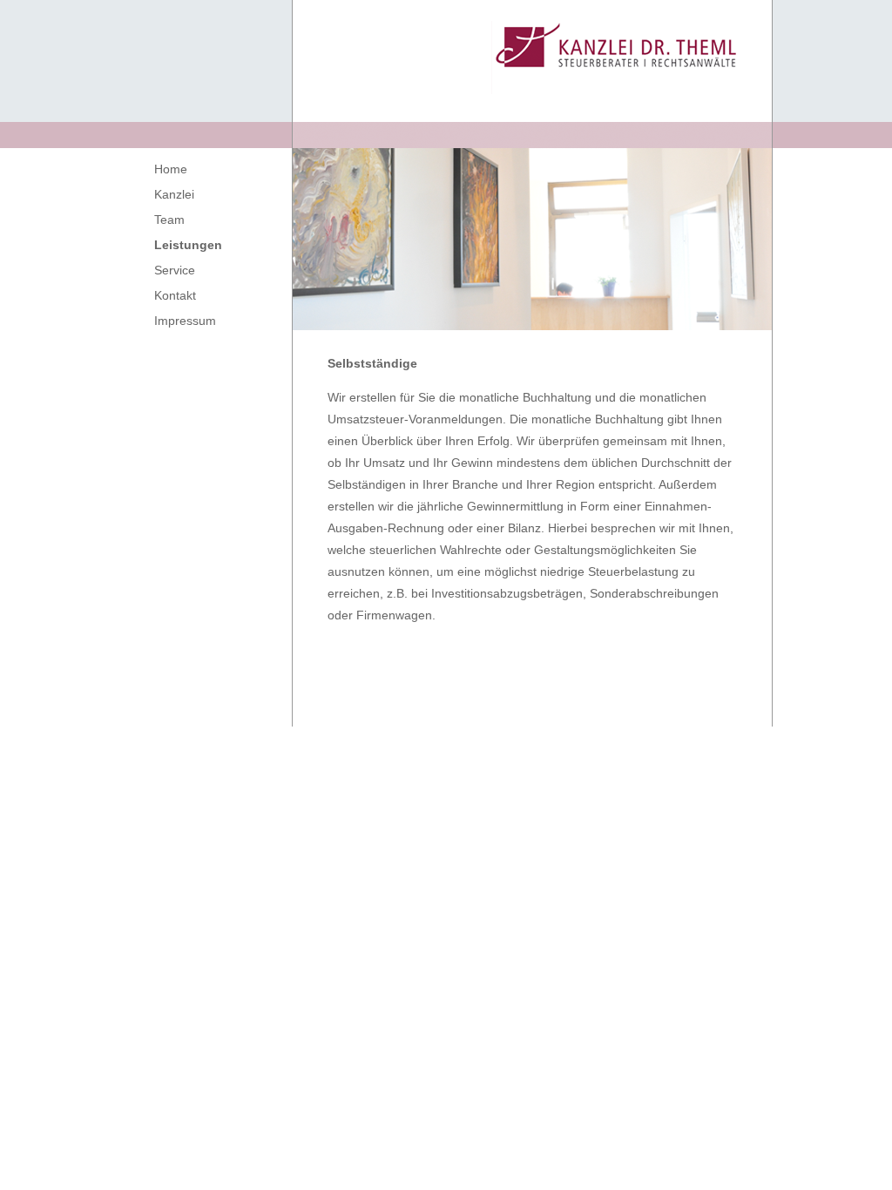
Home (170, 169)
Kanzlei (174, 194)
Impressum (185, 321)
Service (174, 270)
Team (169, 220)
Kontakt (175, 295)
